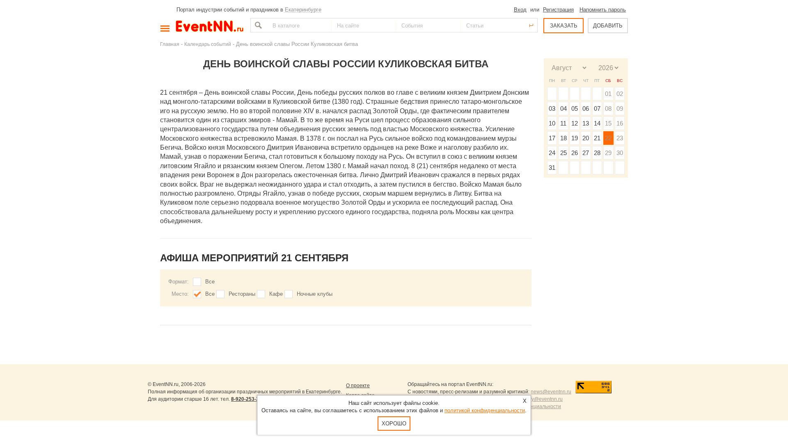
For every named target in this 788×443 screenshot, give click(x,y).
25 (563, 152)
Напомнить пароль (603, 10)
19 (574, 138)
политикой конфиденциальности (484, 410)
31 (552, 167)
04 (563, 108)
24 (552, 152)
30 (619, 152)
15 (608, 123)
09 (619, 108)
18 (563, 138)
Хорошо (394, 423)
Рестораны (242, 294)
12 (574, 123)
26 (574, 152)
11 (563, 123)
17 (552, 138)
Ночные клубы (314, 294)
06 (585, 108)
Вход (520, 10)
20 (585, 138)
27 (585, 152)
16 (619, 123)
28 (597, 152)
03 (552, 108)
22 (608, 138)
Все (210, 282)
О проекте (358, 385)
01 (608, 93)
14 (597, 123)
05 (574, 108)
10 (552, 123)
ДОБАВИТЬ (608, 26)
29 (608, 152)
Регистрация (558, 10)
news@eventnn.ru (551, 392)
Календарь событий (207, 44)
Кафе (276, 294)
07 (597, 108)
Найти (257, 25)
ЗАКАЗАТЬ (563, 26)
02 (619, 93)
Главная (169, 44)
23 (619, 138)
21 (597, 138)
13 (585, 123)
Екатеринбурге (303, 10)
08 (608, 108)
